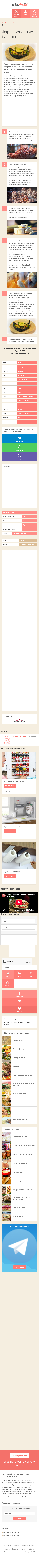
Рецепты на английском (11, 1532)
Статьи (23, 1549)
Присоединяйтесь (19, 1456)
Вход (27, 1552)
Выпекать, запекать (21, 533)
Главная (7, 1549)
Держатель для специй (14, 781)
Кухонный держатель (13, 872)
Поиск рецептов (18, 1552)
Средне (25, 525)
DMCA (33, 1552)
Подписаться (19, 1267)
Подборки (31, 1549)
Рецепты (15, 1549)
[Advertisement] (19, 110)
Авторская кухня (8, 512)
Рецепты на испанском (11, 1535)
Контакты (7, 1552)
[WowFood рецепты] (19, 4)
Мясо (22, 540)
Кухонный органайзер (13, 826)
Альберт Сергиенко (27, 544)
